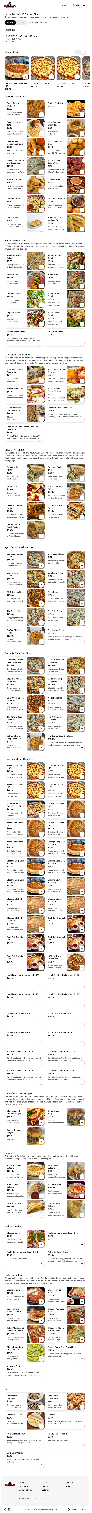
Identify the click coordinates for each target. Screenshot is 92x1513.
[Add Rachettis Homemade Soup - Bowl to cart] (41, 1263)
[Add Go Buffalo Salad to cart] (82, 343)
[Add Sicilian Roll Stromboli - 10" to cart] (41, 1024)
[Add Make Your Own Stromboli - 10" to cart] (41, 1063)
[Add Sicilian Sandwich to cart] (41, 400)
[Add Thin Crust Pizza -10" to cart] (41, 777)
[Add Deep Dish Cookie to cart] (41, 1464)
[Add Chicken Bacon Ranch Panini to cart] (41, 536)
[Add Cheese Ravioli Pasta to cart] (82, 1301)
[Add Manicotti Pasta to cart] (41, 1377)
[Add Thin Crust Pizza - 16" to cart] (51, 76)
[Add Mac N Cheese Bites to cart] (82, 153)
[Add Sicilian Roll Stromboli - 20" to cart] (82, 1044)
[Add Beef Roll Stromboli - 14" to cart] (41, 948)
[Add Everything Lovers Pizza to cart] (41, 565)
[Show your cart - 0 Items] (83, 5)
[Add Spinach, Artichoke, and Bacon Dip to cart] (41, 172)
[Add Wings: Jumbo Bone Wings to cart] (82, 172)
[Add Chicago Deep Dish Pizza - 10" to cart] (82, 853)
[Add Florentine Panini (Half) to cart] (41, 478)
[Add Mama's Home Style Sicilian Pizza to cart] (41, 815)
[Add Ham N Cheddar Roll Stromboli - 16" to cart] (41, 1005)
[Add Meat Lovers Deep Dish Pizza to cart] (82, 671)
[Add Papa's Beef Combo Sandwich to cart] (82, 381)
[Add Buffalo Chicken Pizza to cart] (41, 641)
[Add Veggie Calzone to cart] (41, 1215)
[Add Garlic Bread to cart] (41, 229)
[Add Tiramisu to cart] (82, 1426)
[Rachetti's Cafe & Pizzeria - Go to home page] (10, 5)
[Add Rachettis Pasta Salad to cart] (41, 267)
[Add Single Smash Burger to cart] (82, 1122)
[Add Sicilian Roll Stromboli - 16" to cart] (41, 1044)
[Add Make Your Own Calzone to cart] (41, 1176)
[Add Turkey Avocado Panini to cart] (82, 517)
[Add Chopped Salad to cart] (41, 305)
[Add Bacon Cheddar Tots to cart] (41, 133)
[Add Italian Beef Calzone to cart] (82, 1176)
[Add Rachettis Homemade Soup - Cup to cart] (82, 1244)
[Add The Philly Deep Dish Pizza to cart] (82, 728)
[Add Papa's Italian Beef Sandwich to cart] (41, 381)
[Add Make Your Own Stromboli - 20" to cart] (82, 1082)
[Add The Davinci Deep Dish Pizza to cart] (82, 747)
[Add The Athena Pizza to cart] (41, 622)
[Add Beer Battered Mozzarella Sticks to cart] (41, 153)
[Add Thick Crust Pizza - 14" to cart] (41, 834)
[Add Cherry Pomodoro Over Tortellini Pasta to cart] (41, 1358)
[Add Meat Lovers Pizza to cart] (82, 565)
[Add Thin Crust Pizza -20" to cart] (77, 76)
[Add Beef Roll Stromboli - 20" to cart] (41, 967)
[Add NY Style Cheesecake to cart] (82, 1445)
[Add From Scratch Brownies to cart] (41, 1445)
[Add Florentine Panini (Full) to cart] (82, 478)
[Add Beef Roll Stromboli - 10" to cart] (82, 929)
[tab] (10, 22)
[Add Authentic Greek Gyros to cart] (82, 1263)
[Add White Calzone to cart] (82, 1196)
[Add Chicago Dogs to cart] (41, 1244)
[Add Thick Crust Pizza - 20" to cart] (41, 853)
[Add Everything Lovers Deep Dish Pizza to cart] (41, 671)
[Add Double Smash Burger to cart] (41, 1141)
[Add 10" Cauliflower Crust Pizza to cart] (82, 967)
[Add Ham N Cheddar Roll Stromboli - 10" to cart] (41, 986)
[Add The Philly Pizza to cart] (82, 622)
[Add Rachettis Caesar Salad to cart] (82, 267)
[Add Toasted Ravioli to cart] (82, 191)
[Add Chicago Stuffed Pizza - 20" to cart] (41, 929)
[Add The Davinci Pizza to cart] (82, 641)
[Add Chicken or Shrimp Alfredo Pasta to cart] (82, 1339)
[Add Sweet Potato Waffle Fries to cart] (41, 114)
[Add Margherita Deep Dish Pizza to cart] (82, 690)
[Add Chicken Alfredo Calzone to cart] (82, 1215)
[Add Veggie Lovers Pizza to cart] (41, 584)
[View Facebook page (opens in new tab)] (5, 1509)
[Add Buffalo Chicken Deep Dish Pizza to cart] (41, 747)
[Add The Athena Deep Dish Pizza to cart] (41, 728)
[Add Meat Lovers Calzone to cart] (41, 1196)
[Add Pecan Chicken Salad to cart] (82, 324)
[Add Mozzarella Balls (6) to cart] (82, 210)
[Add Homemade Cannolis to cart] (41, 1407)
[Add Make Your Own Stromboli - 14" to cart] (82, 1063)
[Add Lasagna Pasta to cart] (41, 1301)
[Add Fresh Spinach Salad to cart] (41, 343)
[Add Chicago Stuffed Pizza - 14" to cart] (41, 910)
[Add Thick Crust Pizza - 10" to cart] (82, 815)
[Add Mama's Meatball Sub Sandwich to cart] (41, 419)
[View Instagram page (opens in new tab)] (9, 1509)
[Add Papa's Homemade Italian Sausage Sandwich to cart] (41, 438)
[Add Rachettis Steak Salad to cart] (82, 305)
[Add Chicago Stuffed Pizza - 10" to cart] (82, 891)
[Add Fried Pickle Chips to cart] (41, 191)
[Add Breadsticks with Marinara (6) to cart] (82, 229)
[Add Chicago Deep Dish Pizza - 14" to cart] (25, 76)
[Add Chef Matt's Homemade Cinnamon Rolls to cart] (82, 1407)
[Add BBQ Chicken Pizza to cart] (41, 603)
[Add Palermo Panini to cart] (41, 497)
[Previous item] (77, 52)
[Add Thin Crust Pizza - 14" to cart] (82, 777)
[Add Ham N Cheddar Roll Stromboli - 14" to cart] (82, 986)
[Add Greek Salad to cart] (41, 286)
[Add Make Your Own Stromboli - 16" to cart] (41, 1082)
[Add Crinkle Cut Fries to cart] (82, 114)
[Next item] (83, 52)
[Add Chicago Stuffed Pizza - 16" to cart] (82, 910)
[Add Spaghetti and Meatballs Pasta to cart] (41, 1320)
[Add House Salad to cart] (82, 286)
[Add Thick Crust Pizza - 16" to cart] (82, 834)
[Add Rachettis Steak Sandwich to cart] (82, 419)
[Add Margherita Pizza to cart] (82, 584)
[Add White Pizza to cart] (82, 603)
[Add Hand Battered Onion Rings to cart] (82, 133)
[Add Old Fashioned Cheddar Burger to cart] (41, 1122)
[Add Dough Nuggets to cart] (41, 210)
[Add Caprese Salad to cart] (41, 324)
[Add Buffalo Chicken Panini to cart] (82, 497)
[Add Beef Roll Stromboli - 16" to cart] (82, 948)
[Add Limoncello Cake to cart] (41, 1426)
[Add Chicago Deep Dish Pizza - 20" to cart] (41, 891)
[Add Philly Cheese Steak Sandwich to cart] (82, 400)
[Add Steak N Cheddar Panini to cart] (41, 517)
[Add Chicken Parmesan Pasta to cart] (82, 1320)
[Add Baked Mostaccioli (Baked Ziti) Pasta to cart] (41, 1339)
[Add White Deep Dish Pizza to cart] (82, 709)
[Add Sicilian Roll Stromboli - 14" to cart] (82, 1024)
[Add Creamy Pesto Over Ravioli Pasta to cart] (82, 1358)
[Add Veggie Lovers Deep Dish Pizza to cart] (41, 690)
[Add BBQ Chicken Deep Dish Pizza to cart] (41, 709)
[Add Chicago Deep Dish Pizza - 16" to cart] (82, 872)
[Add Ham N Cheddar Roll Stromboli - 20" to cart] (82, 1005)
